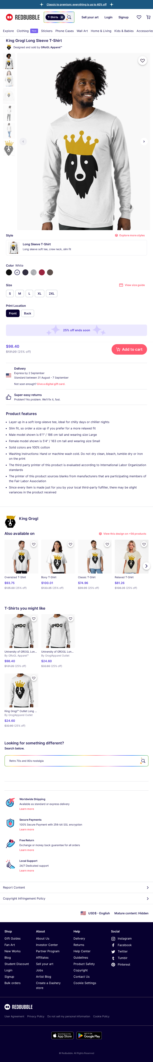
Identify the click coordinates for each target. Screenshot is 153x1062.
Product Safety (84, 964)
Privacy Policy (35, 1016)
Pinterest (124, 964)
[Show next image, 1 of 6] (144, 141)
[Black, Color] (9, 272)
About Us (42, 938)
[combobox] (59, 17)
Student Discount (16, 964)
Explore (8, 31)
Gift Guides (12, 938)
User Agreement (14, 1016)
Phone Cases (64, 31)
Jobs (39, 970)
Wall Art (82, 31)
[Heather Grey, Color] (34, 272)
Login (8, 970)
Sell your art (44, 964)
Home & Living (101, 31)
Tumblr (122, 958)
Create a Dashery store (48, 985)
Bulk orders (12, 983)
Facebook (125, 945)
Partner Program (48, 951)
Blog (7, 957)
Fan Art (9, 945)
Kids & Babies (124, 31)
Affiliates (42, 957)
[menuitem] (8, 30)
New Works (12, 951)
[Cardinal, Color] (42, 272)
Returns (79, 945)
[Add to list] (142, 60)
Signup (9, 976)
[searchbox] (76, 761)
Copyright (81, 970)
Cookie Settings (85, 983)
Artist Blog (43, 976)
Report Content (14, 887)
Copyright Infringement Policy (24, 898)
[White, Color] (17, 272)
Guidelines (81, 957)
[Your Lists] (139, 17)
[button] (77, 4)
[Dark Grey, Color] (50, 272)
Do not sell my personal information (68, 1016)
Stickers (46, 31)
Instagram (125, 938)
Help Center (82, 951)
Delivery (79, 938)
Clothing (27, 31)
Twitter (123, 951)
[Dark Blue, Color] (25, 272)
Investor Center (47, 945)
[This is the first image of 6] (23, 141)
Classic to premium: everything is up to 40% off (77, 4)
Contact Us (82, 976)
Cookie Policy (101, 1016)
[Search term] (69, 17)
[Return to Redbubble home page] (23, 17)
